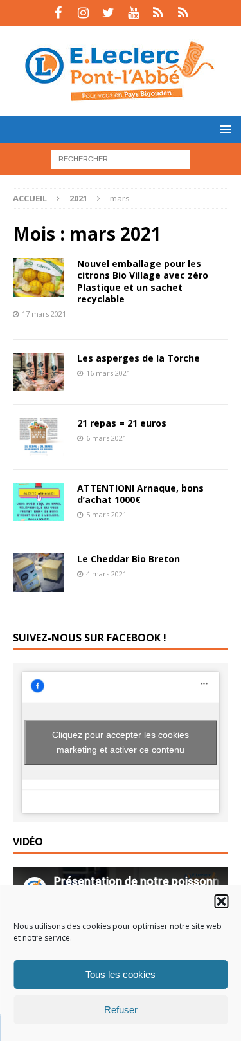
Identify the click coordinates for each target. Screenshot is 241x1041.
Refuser (121, 1009)
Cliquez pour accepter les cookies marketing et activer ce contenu (120, 742)
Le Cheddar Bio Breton (128, 559)
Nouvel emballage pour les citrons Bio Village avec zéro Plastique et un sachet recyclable (142, 281)
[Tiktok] (158, 13)
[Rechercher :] (120, 158)
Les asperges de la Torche (138, 358)
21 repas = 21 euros (121, 423)
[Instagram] (83, 13)
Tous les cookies (120, 974)
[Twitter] (108, 13)
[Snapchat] (183, 13)
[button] (221, 901)
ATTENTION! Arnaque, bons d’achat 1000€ (140, 494)
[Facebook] (58, 13)
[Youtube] (133, 13)
